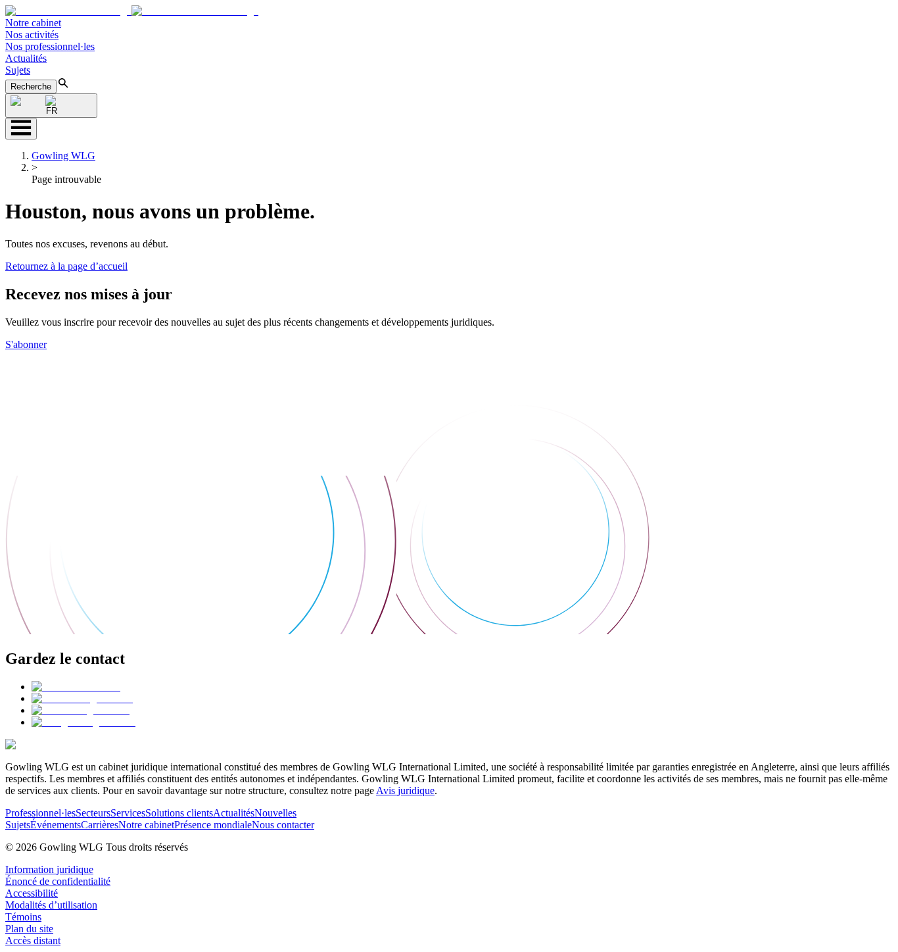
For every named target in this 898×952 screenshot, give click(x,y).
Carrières (99, 824)
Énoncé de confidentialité (57, 881)
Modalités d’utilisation (51, 905)
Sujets (17, 70)
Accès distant (32, 940)
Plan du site (29, 928)
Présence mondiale (213, 824)
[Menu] (21, 128)
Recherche (31, 86)
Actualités (26, 58)
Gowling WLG (63, 155)
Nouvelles (275, 812)
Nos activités (32, 34)
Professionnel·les (40, 812)
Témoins (23, 916)
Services (127, 812)
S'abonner (26, 344)
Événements (55, 824)
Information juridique (49, 869)
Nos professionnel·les (50, 46)
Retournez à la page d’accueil (66, 266)
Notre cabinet (33, 22)
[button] (131, 10)
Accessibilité (31, 893)
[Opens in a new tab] (76, 686)
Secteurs (93, 812)
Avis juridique (405, 790)
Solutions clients (179, 812)
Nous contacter (283, 824)
